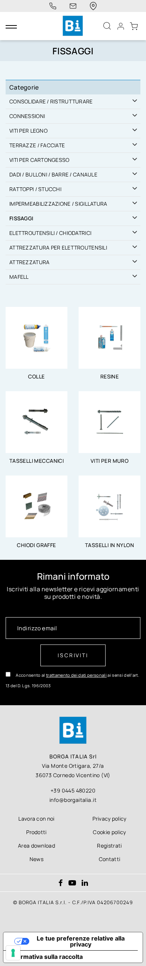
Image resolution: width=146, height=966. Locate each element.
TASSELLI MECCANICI (36, 460)
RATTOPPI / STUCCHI (35, 189)
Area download (36, 845)
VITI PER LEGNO (28, 130)
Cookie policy (109, 832)
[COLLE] (36, 337)
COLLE (36, 376)
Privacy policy (109, 818)
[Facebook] (60, 883)
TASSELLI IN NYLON (109, 545)
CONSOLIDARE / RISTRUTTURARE (51, 101)
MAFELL (19, 276)
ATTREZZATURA (29, 262)
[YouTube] (72, 883)
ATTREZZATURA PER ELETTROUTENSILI (58, 247)
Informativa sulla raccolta (46, 956)
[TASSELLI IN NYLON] (109, 505)
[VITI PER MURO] (109, 421)
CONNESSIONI (27, 116)
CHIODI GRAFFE (36, 545)
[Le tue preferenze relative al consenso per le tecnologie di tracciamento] (13, 953)
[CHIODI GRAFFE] (36, 505)
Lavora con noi (36, 818)
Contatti (110, 859)
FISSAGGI (21, 218)
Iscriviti (73, 655)
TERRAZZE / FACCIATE (37, 145)
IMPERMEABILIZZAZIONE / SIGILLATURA (58, 203)
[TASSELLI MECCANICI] (36, 421)
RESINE (109, 376)
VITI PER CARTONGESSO (39, 159)
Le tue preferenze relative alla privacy (81, 941)
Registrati (109, 845)
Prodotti (36, 832)
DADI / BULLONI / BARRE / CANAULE (53, 174)
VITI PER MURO (109, 460)
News (36, 859)
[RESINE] (109, 337)
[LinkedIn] (85, 883)
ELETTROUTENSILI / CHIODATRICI (50, 232)
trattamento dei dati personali (76, 675)
